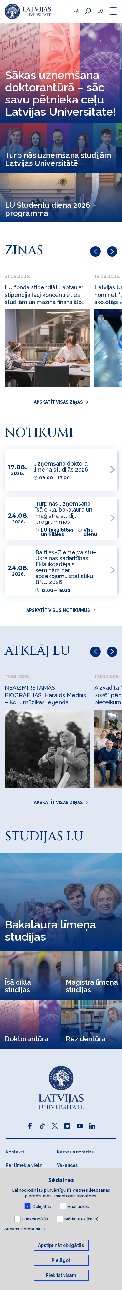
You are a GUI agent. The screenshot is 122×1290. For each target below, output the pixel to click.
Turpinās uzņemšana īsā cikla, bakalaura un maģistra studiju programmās (63, 512)
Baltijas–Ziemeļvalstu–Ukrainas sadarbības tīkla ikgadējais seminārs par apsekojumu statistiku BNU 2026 (65, 567)
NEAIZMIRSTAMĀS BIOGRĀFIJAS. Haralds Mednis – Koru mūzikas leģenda (45, 695)
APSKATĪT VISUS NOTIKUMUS (58, 610)
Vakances (67, 1165)
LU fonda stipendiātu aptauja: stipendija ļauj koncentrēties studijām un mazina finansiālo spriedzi (44, 295)
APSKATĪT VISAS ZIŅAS (58, 402)
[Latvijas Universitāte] (28, 11)
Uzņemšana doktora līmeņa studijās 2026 (60, 466)
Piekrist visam (61, 1275)
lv (100, 11)
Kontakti (15, 1151)
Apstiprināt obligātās (61, 1245)
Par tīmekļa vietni (24, 1165)
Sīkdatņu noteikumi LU (24, 1229)
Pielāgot (61, 1260)
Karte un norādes (75, 1151)
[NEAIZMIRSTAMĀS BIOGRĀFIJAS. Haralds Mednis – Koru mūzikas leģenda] (47, 749)
